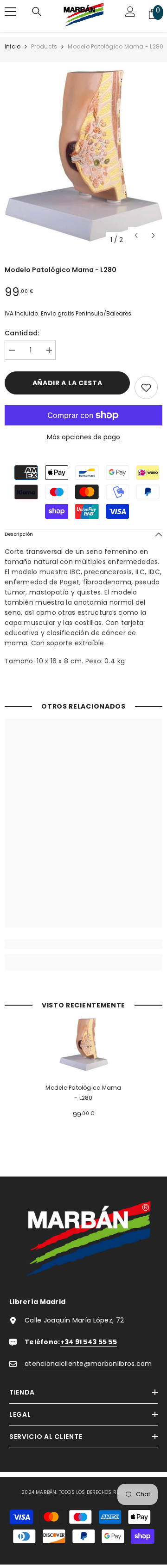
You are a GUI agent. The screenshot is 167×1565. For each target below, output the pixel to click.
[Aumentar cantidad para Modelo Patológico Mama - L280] (49, 350)
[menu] (10, 11)
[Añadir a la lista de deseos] (146, 387)
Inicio (12, 46)
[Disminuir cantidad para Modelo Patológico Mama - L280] (12, 350)
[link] (83, 944)
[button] (136, 235)
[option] (83, 155)
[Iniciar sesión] (130, 13)
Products (44, 46)
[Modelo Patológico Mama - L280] (83, 1045)
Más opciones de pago (83, 437)
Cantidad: (22, 333)
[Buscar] (36, 14)
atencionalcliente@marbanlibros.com (88, 1363)
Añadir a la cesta (67, 383)
